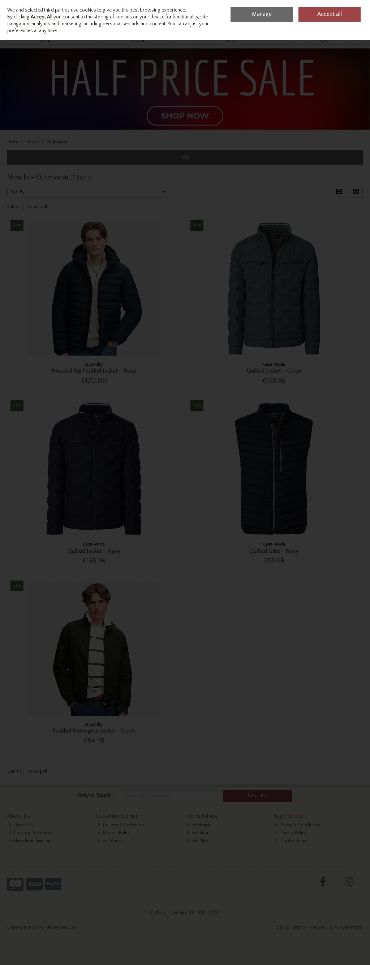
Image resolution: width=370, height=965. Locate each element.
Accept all (329, 14)
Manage (262, 14)
